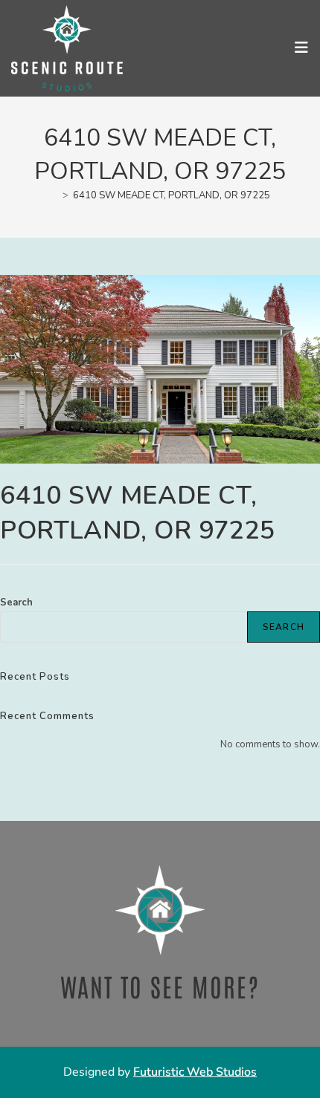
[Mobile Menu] (302, 48)
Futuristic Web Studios (195, 1072)
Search (16, 602)
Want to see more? (160, 985)
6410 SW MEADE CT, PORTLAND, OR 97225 (171, 195)
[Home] (54, 195)
